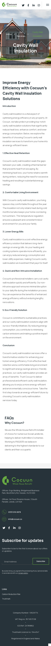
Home (9, 34)
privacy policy (23, 573)
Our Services (21, 34)
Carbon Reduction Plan (11, 594)
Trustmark (6, 598)
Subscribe (40, 561)
